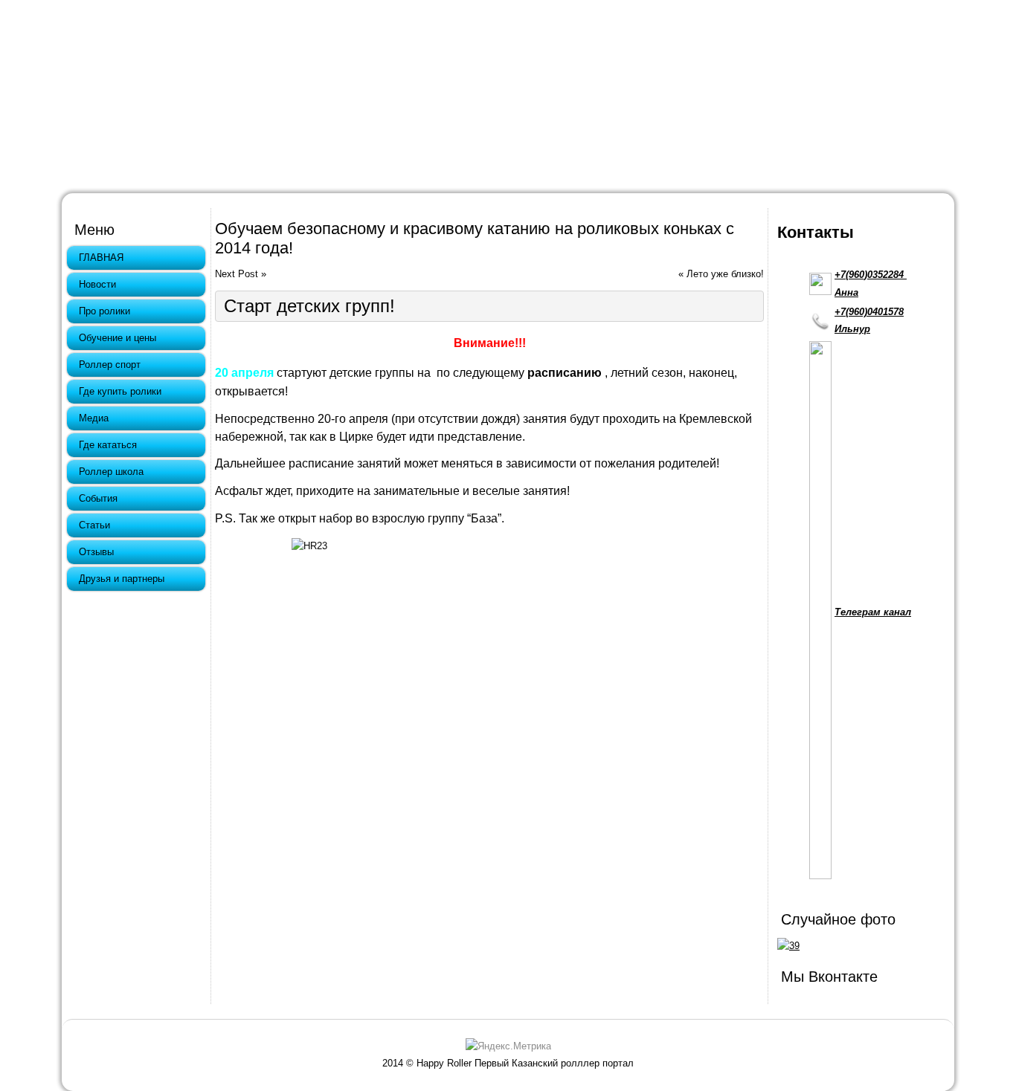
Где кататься (108, 444)
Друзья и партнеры (121, 578)
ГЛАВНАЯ (101, 257)
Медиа (94, 418)
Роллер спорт (110, 364)
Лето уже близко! (725, 273)
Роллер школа (111, 471)
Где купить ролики (120, 391)
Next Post (236, 273)
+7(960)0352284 (871, 274)
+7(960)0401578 (869, 311)
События (98, 498)
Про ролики (104, 311)
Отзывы (96, 551)
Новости (97, 284)
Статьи (94, 525)
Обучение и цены (117, 337)
